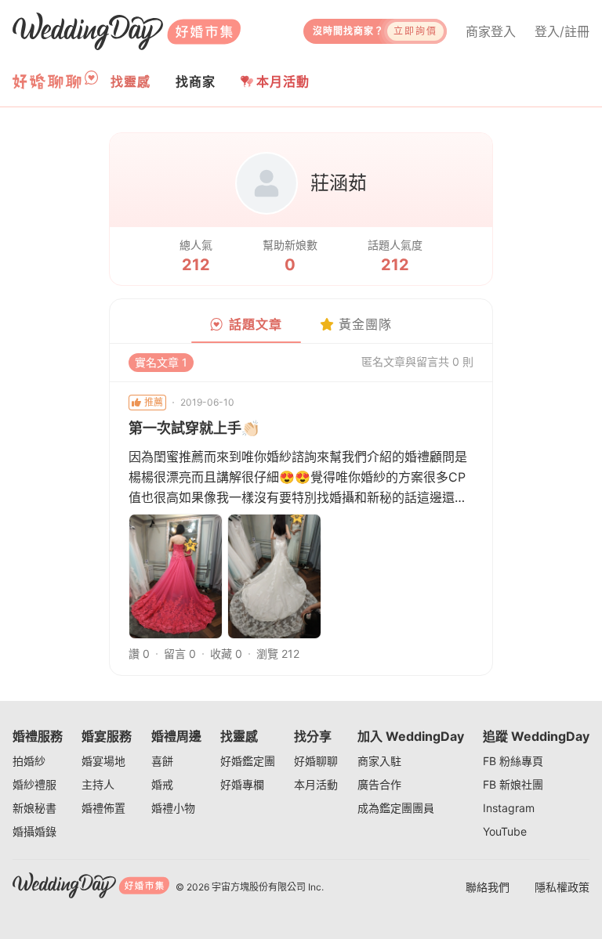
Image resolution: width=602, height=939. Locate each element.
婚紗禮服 (34, 784)
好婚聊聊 (316, 760)
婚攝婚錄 (34, 831)
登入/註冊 (562, 31)
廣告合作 (379, 784)
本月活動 (283, 81)
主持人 (98, 784)
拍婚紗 (29, 760)
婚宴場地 (103, 760)
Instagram (509, 807)
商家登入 (491, 31)
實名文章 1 (161, 362)
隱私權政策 (562, 887)
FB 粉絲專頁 (513, 760)
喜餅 (162, 760)
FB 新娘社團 (513, 784)
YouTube (505, 831)
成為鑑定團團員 (395, 807)
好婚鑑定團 (247, 760)
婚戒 (162, 784)
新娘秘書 (34, 807)
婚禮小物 (173, 807)
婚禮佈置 (103, 807)
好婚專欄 (242, 784)
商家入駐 (379, 760)
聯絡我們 (488, 887)
